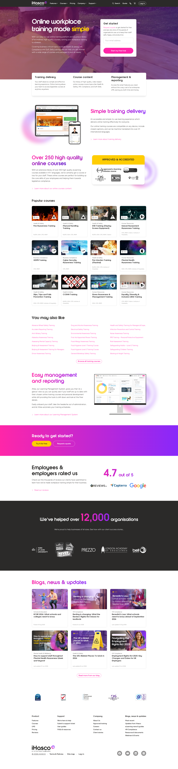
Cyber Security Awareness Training (72, 261)
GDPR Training (39, 260)
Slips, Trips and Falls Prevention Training (42, 296)
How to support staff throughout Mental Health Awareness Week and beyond (48, 658)
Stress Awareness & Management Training (102, 296)
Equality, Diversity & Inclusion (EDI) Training (132, 296)
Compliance (37, 49)
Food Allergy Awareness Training (83, 341)
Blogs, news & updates (135, 716)
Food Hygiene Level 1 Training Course (84, 345)
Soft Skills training (53, 49)
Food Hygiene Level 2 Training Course (85, 349)
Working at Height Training (119, 353)
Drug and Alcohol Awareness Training (84, 325)
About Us (96, 720)
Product (35, 716)
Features (35, 720)
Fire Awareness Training (44, 226)
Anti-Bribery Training (39, 333)
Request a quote (109, 27)
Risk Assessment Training (119, 341)
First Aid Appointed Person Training (84, 337)
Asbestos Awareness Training (42, 337)
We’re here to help (64, 720)
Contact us (97, 729)
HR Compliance (131, 729)
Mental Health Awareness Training (130, 261)
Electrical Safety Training (80, 329)
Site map (71, 754)
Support (60, 716)
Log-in (81, 754)
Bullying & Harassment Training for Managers (48, 349)
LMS (33, 726)
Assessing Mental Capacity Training (45, 341)
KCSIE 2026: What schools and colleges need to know (47, 615)
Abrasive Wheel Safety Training (43, 325)
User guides (61, 726)
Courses (35, 723)
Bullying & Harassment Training (43, 345)
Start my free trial (118, 51)
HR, (81, 47)
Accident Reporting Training (42, 329)
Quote (124, 3)
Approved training (100, 723)
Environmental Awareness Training (83, 333)
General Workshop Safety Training (83, 353)
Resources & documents (134, 732)
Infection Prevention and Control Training (125, 329)
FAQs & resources (64, 729)
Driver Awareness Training (41, 353)
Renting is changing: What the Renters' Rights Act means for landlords (86, 617)
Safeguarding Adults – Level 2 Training (124, 345)
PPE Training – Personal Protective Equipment (126, 337)
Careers (96, 726)
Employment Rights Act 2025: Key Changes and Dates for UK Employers (127, 658)
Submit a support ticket (66, 723)
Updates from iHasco (133, 723)
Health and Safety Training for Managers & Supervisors (128, 325)
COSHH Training (70, 295)
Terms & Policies (56, 754)
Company (97, 716)
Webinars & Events (132, 735)
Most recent (129, 720)
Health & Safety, (72, 47)
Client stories (98, 732)
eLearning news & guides (134, 726)
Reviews (35, 732)
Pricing (34, 729)
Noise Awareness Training (119, 333)
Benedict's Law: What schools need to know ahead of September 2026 (128, 617)
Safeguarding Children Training (121, 349)
